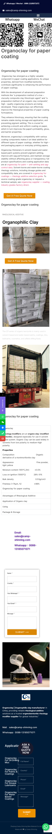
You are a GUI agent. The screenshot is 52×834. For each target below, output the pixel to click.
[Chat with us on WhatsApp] (45, 827)
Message (10, 614)
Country (10, 583)
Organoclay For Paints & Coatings (11, 771)
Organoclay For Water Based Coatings (11, 795)
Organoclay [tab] (8, 428)
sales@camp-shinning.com (19, 10)
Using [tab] (5, 506)
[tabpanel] (26, 462)
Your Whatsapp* (12, 593)
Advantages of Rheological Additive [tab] (19, 495)
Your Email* (11, 603)
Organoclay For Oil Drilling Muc (12, 760)
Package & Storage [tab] (11, 512)
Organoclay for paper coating (20, 70)
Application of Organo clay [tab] (15, 501)
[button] (38, 15)
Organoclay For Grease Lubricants (11, 783)
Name (9, 573)
